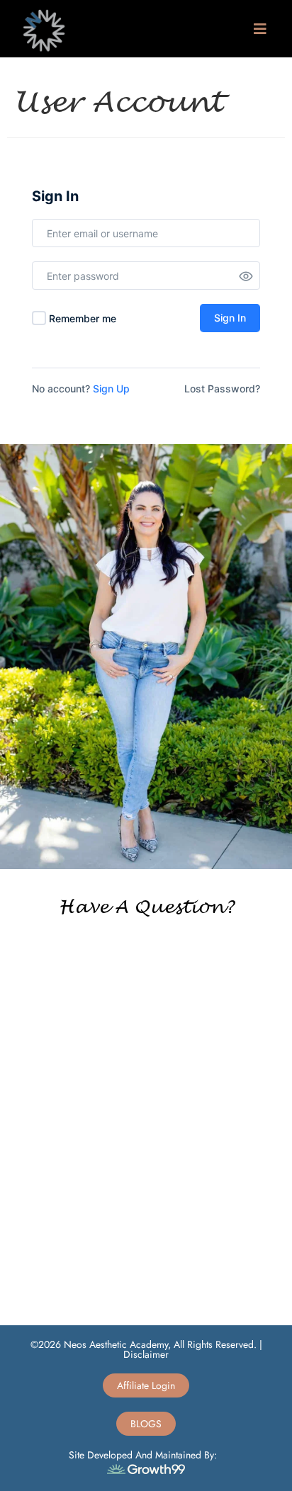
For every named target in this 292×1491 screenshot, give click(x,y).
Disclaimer (146, 1354)
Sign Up (111, 388)
